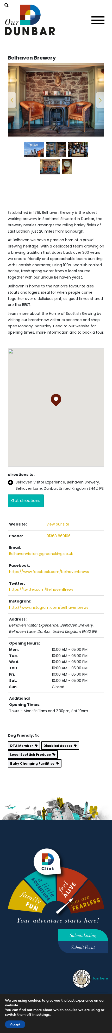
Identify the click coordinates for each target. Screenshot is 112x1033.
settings (43, 1014)
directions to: (21, 546)
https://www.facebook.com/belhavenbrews (49, 643)
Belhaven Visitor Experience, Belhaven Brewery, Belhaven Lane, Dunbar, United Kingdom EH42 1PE (60, 557)
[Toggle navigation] (98, 20)
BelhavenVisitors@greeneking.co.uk (41, 625)
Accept (15, 1024)
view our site (58, 595)
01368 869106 (59, 607)
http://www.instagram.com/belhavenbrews (48, 679)
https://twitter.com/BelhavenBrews (41, 661)
